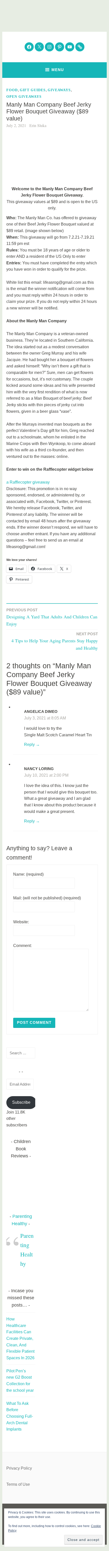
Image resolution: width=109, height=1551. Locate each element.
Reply (29, 744)
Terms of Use (18, 1484)
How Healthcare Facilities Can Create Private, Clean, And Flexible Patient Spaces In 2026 (20, 1338)
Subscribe (21, 1102)
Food (12, 90)
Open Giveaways (24, 97)
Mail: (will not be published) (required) (47, 898)
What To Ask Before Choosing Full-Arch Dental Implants (19, 1416)
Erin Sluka (37, 125)
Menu (57, 70)
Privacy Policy (19, 1468)
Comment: (22, 945)
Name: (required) (28, 874)
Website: (21, 922)
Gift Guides (33, 90)
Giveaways (59, 90)
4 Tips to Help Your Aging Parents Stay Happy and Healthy (54, 641)
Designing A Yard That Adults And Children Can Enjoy (51, 617)
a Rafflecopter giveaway (28, 482)
